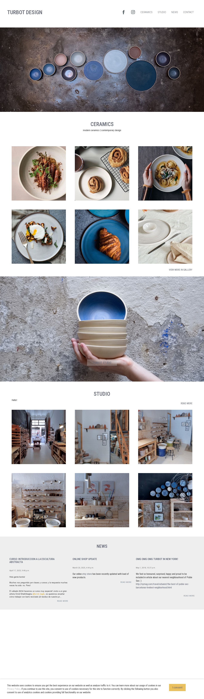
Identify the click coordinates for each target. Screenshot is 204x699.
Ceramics (102, 124)
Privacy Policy (13, 689)
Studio (102, 394)
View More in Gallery (180, 269)
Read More (186, 403)
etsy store (87, 574)
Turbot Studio (102, 362)
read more (62, 601)
